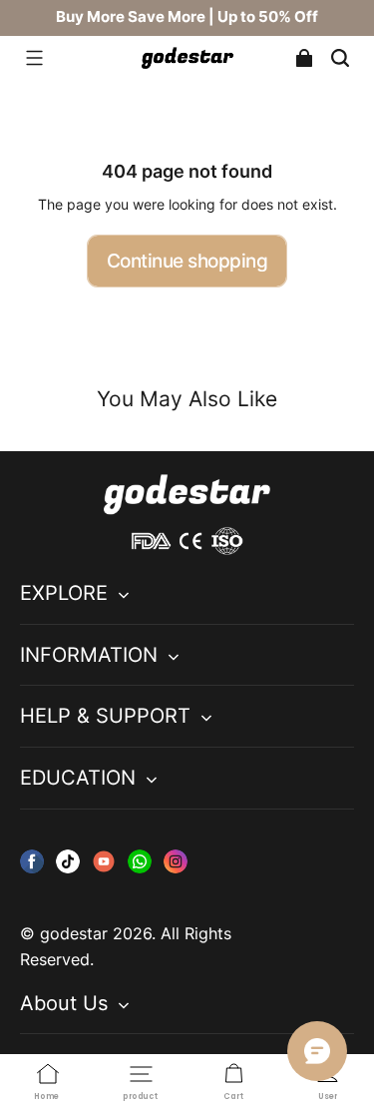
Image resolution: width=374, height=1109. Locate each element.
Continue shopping (187, 261)
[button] (34, 58)
